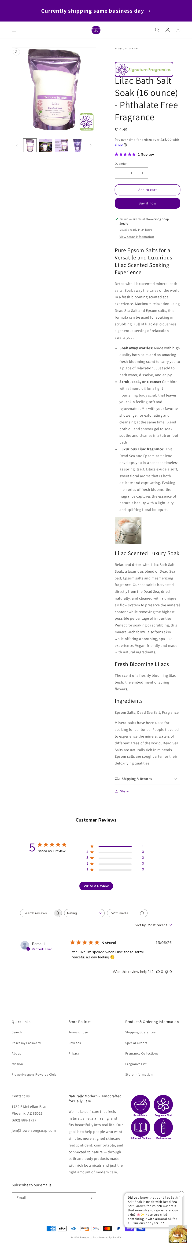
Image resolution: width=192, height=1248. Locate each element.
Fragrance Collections (142, 1053)
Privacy (74, 1053)
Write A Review (96, 886)
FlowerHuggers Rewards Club (34, 1074)
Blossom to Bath (89, 1237)
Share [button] (124, 791)
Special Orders (136, 1043)
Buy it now (147, 203)
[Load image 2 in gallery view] (46, 145)
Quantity (120, 164)
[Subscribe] (90, 1197)
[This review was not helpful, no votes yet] (166, 971)
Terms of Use (78, 1032)
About (16, 1053)
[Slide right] (91, 145)
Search (17, 1032)
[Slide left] (17, 145)
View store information (136, 237)
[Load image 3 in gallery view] (61, 145)
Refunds (75, 1043)
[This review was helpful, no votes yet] (158, 971)
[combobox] (84, 913)
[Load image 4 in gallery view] (77, 145)
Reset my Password (26, 1043)
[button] (14, 30)
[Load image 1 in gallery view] (30, 145)
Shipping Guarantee (140, 1032)
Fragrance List (136, 1064)
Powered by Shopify (110, 1237)
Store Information (139, 1074)
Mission (17, 1064)
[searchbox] (36, 913)
